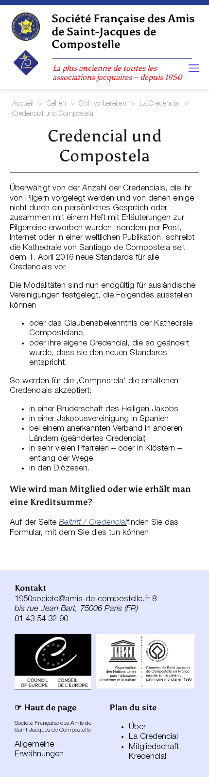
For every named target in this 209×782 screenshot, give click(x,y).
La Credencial (159, 104)
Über (137, 727)
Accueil (23, 104)
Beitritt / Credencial (93, 522)
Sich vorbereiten (102, 104)
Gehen (56, 104)
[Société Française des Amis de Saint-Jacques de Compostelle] (26, 26)
